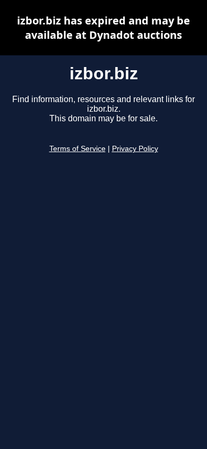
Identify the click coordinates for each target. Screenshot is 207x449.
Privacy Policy (135, 149)
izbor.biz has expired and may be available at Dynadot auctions (103, 27)
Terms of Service (77, 149)
